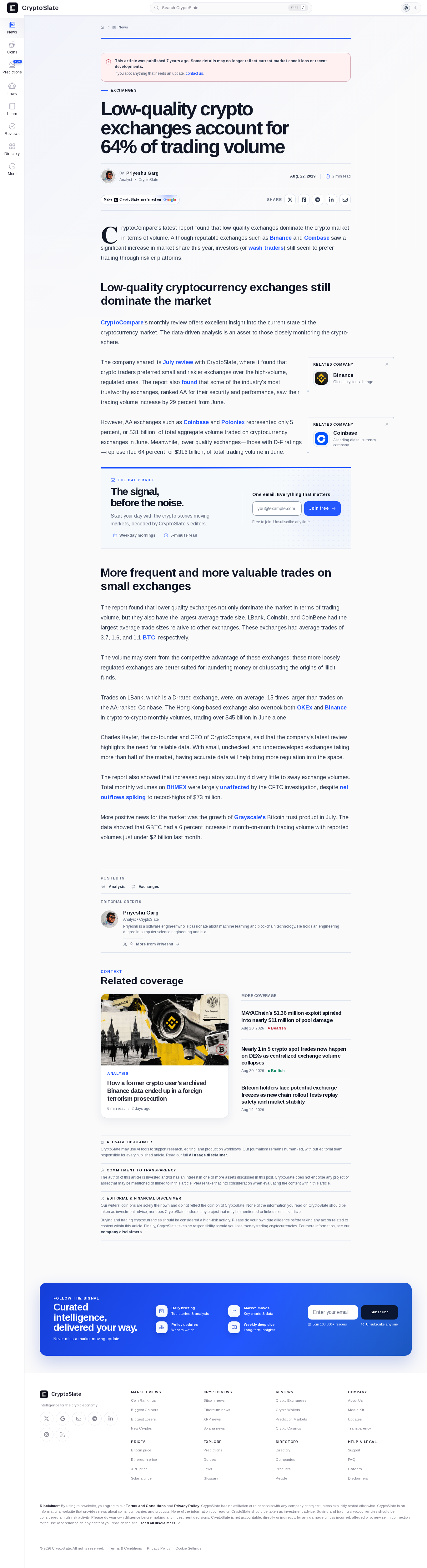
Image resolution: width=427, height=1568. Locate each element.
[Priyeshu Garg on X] (125, 944)
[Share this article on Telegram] (317, 199)
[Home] (102, 27)
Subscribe (379, 1312)
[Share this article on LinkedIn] (331, 199)
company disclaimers (121, 1232)
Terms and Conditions (146, 1506)
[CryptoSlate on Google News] (62, 1418)
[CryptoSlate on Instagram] (46, 1434)
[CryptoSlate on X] (46, 1418)
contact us (194, 73)
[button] (12, 169)
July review (178, 362)
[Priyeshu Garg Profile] (108, 176)
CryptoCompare (122, 322)
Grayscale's (250, 817)
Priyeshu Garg (142, 173)
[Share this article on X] (290, 199)
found (189, 382)
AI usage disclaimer (208, 1155)
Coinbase (316, 238)
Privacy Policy (186, 1506)
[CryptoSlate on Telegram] (95, 1418)
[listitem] (113, 886)
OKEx (304, 707)
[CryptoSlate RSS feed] (62, 1434)
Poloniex (233, 422)
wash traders (266, 248)
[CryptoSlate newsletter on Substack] (79, 1418)
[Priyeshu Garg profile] (109, 919)
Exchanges (124, 90)
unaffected (234, 787)
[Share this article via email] (345, 199)
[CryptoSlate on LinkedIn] (111, 1418)
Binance (281, 238)
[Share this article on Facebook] (303, 199)
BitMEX (177, 787)
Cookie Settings (188, 1548)
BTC (149, 637)
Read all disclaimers (157, 1523)
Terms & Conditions (125, 1548)
